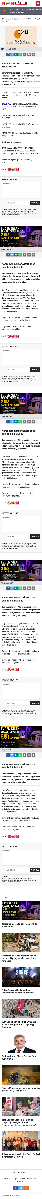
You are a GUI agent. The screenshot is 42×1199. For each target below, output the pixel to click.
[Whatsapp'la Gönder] (20, 54)
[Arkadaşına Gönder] (24, 54)
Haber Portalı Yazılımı (12, 1196)
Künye (15, 1179)
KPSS (8, 104)
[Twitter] (12, 54)
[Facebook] (8, 54)
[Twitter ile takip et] (21, 1188)
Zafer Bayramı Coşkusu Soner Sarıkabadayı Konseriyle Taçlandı (25, 10)
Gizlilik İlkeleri (32, 1179)
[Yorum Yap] (33, 54)
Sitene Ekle (20, 1181)
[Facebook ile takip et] (15, 1188)
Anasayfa (6, 1179)
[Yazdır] (29, 54)
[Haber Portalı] (14, 3)
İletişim (22, 1179)
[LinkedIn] (16, 54)
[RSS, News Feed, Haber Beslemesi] (26, 1188)
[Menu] (38, 3)
